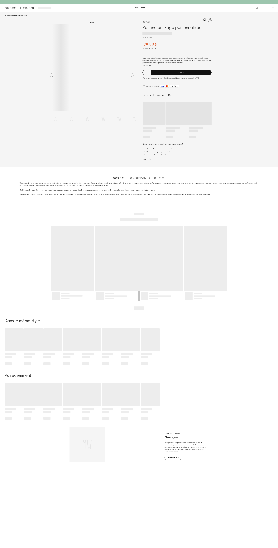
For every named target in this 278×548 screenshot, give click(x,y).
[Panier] (273, 8)
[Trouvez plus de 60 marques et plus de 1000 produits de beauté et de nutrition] (257, 8)
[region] (92, 67)
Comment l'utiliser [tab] (140, 178)
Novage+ (147, 22)
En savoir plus (146, 65)
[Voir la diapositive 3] (87, 119)
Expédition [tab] (159, 178)
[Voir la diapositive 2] (72, 119)
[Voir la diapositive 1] (56, 119)
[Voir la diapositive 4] (103, 119)
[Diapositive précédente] (51, 75)
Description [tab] (119, 178)
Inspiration (27, 8)
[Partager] (205, 20)
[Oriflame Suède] (139, 8)
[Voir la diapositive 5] (119, 119)
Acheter (181, 72)
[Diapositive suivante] (132, 75)
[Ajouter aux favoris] (210, 20)
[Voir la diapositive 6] (135, 119)
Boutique (10, 8)
